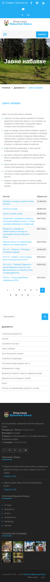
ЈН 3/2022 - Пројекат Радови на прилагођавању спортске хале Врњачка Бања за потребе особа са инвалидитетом (18, 268)
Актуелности (10, 517)
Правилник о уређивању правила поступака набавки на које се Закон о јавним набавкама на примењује (19, 221)
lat (23, 15)
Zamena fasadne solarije (13, 213)
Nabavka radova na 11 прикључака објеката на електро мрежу (17, 243)
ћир (28, 15)
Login (43, 577)
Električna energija (10, 209)
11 (22, 295)
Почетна (6, 88)
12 (28, 295)
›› (39, 295)
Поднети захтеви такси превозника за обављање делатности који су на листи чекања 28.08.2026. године (26, 469)
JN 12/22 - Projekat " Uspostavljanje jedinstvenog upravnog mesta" (17, 258)
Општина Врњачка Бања (34, 574)
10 (16, 295)
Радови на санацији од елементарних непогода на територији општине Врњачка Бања (16, 233)
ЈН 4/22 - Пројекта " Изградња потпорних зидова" (16, 251)
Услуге (7, 513)
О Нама (7, 505)
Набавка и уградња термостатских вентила (18, 203)
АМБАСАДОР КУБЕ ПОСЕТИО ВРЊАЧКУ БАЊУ (23, 484)
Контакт (42, 34)
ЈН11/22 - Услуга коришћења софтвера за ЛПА (15, 279)
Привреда (9, 521)
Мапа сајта (33, 577)
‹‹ (7, 290)
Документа (19, 88)
